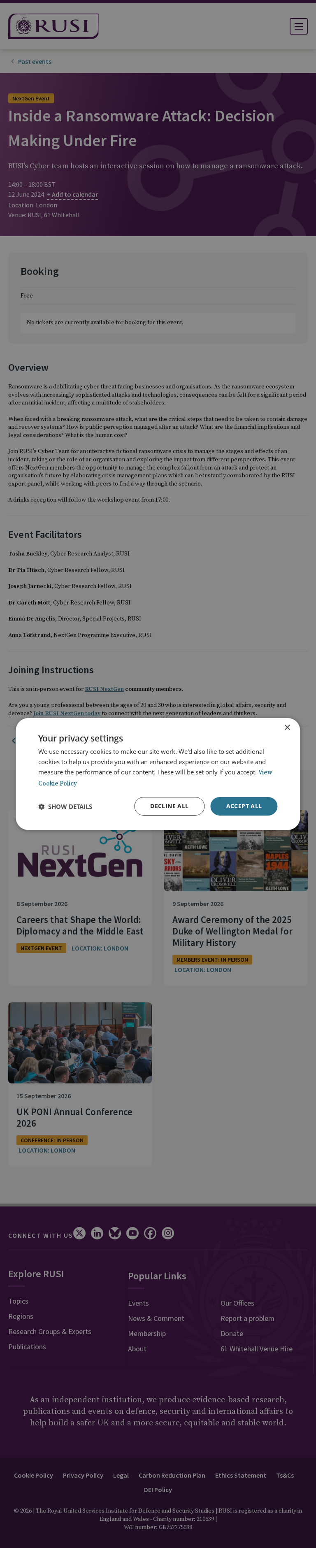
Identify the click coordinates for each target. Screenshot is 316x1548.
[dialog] (158, 774)
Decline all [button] (169, 806)
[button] (65, 806)
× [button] (287, 728)
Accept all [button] (244, 806)
